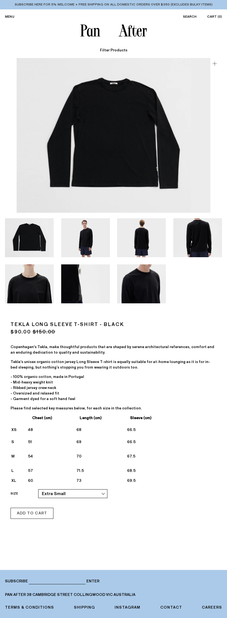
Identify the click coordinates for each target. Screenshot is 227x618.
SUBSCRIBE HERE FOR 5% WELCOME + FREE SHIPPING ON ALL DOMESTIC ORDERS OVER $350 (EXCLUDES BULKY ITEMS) (114, 4)
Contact (171, 607)
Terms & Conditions (29, 607)
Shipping (84, 607)
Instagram (127, 607)
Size (14, 493)
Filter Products (113, 50)
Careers (212, 607)
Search (190, 17)
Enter (92, 581)
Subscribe (16, 581)
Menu (9, 17)
